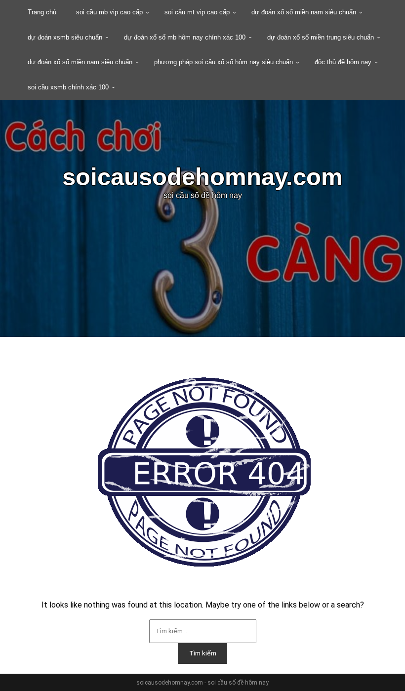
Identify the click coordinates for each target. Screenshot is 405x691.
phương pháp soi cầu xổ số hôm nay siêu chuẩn (223, 62)
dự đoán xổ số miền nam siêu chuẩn (303, 12)
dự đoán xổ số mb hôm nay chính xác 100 (184, 37)
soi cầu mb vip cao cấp (109, 12)
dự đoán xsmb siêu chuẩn (65, 37)
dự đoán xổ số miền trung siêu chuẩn (320, 37)
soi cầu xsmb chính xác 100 (68, 87)
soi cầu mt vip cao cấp (197, 12)
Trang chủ (42, 12)
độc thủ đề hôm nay (343, 62)
